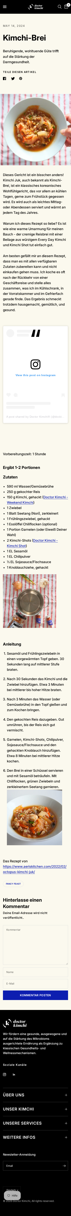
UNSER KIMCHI (18, 1109)
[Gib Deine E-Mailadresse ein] (64, 1165)
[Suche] (59, 7)
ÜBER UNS (13, 1095)
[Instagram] (7, 1074)
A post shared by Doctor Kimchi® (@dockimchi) (37, 416)
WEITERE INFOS (19, 1137)
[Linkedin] (16, 1074)
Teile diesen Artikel (19, 72)
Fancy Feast (13, 883)
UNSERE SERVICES (22, 1123)
